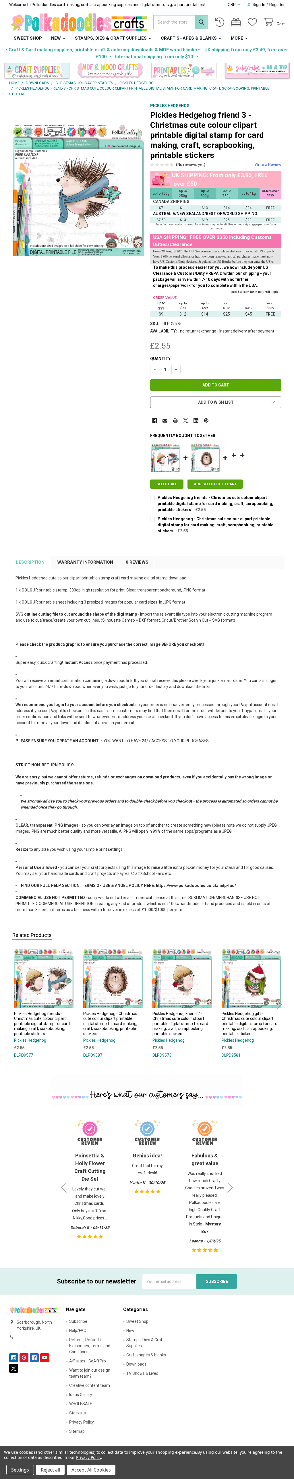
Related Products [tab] (32, 935)
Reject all (50, 1470)
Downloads (136, 1364)
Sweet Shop (28, 38)
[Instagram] (13, 1357)
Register (277, 4)
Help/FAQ (77, 1330)
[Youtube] (44, 1357)
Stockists (77, 1413)
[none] (78, 190)
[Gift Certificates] (237, 22)
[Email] (164, 420)
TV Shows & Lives (142, 1373)
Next (279, 1004)
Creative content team (89, 1385)
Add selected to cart (215, 484)
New (56, 38)
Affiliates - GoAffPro (87, 1361)
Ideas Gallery (80, 1394)
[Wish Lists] (253, 22)
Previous (15, 1004)
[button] (37, 71)
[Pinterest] (206, 420)
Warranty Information (85, 562)
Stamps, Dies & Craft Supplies (111, 38)
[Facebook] (154, 420)
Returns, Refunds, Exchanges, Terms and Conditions (89, 1345)
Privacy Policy (81, 1422)
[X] (185, 420)
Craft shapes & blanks (189, 38)
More (237, 38)
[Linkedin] (196, 420)
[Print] (175, 420)
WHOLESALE (80, 1403)
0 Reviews (137, 562)
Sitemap (77, 1431)
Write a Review (268, 164)
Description (30, 562)
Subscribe (78, 1321)
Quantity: (161, 358)
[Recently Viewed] (220, 22)
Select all (166, 484)
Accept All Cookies (91, 1470)
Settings (20, 1470)
